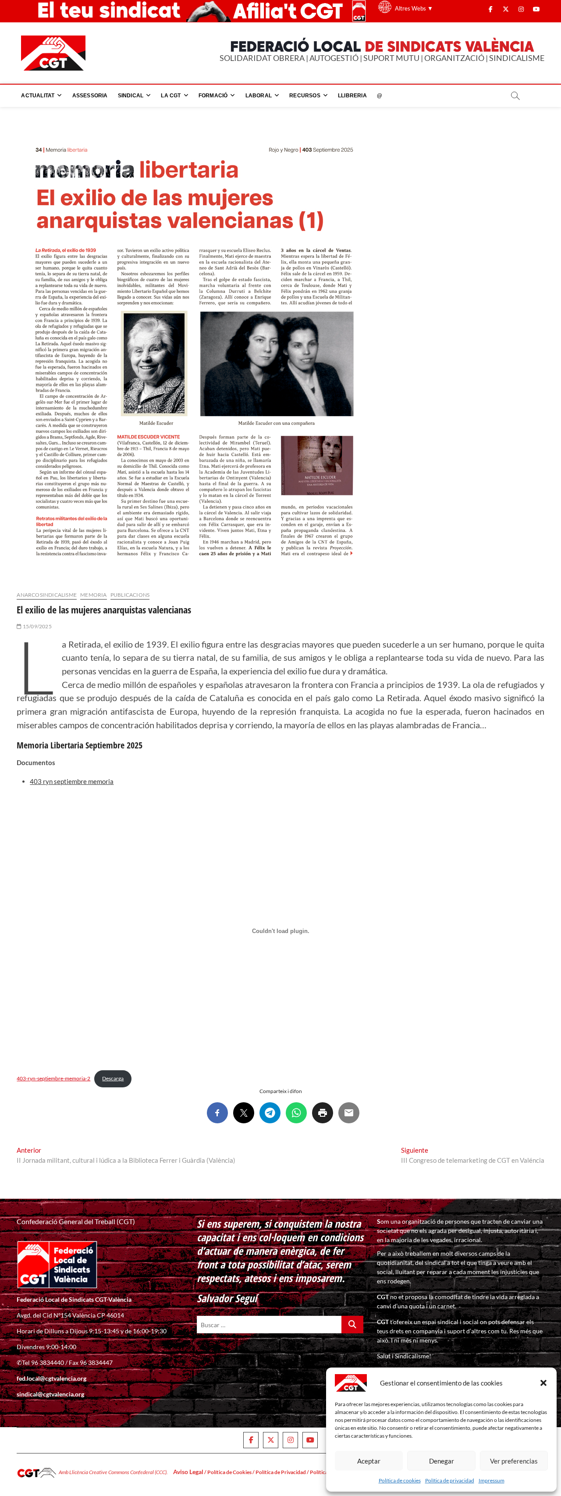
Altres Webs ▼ (414, 8)
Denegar (441, 1461)
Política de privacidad (449, 1480)
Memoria (93, 594)
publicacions (129, 594)
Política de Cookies (229, 1472)
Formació (213, 96)
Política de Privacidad (281, 1472)
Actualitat (37, 96)
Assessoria (90, 96)
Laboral (258, 96)
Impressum (491, 1480)
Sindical (131, 96)
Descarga (113, 1078)
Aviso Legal (188, 1471)
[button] (543, 1382)
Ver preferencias (514, 1461)
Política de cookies (400, 1480)
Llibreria (352, 96)
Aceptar (368, 1461)
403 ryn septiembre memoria (72, 781)
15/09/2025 (36, 626)
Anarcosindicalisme (47, 594)
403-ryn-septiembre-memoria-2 (53, 1078)
